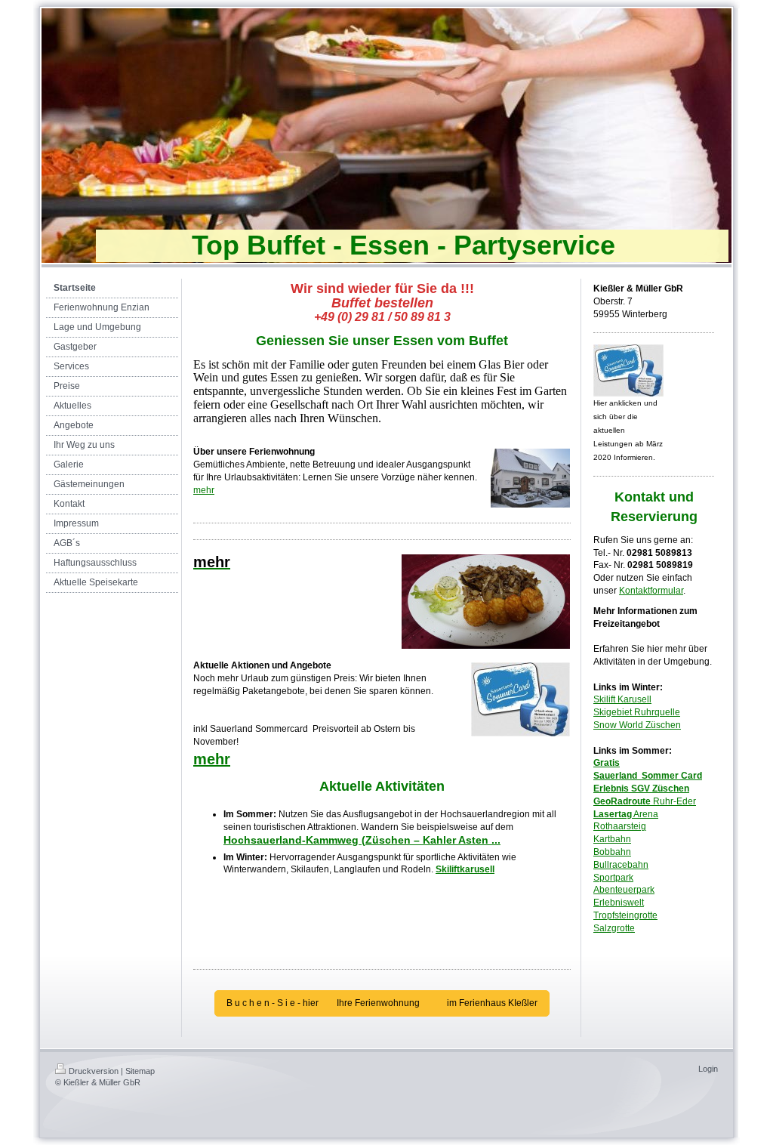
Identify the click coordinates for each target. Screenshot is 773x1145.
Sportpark (613, 877)
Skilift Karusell (622, 699)
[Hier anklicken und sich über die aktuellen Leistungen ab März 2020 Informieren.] (628, 370)
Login (708, 1068)
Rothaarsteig (619, 826)
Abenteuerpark (623, 889)
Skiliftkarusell (465, 869)
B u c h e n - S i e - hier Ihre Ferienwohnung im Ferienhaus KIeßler (381, 1003)
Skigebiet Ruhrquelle (636, 712)
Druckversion (94, 1071)
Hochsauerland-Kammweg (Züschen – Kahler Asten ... (361, 840)
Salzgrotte (614, 928)
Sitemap (140, 1071)
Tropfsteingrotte (625, 915)
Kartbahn (612, 839)
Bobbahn (612, 852)
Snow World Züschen (637, 725)
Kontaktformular (651, 590)
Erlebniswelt (618, 902)
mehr (203, 490)
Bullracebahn (620, 865)
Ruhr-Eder (644, 801)
